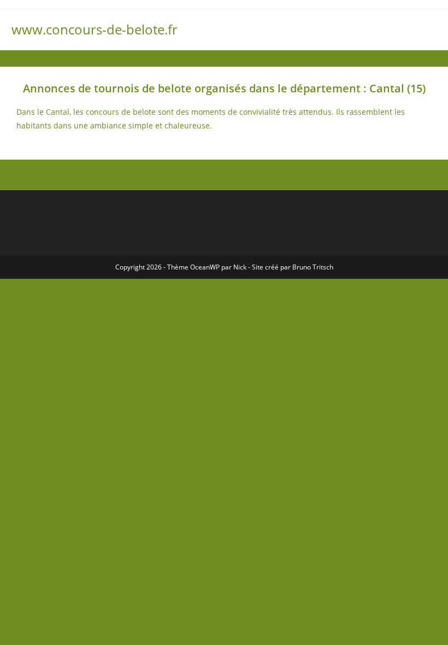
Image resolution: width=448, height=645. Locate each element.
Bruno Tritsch (312, 267)
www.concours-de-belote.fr (94, 29)
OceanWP (205, 267)
